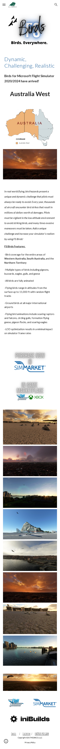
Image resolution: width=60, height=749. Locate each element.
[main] (30, 62)
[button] (4, 4)
